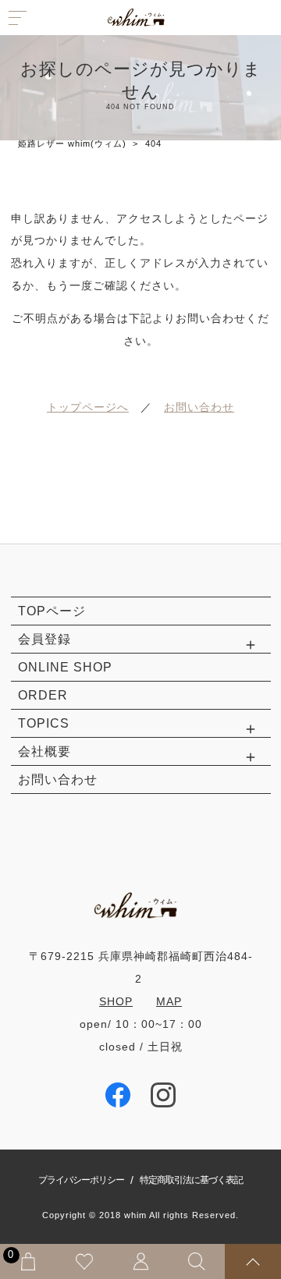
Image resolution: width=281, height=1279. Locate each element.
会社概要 (44, 751)
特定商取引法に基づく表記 (191, 1180)
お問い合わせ (199, 407)
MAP (169, 1001)
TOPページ (52, 611)
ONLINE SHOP (65, 667)
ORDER (43, 695)
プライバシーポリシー (81, 1180)
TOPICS (43, 723)
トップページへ (88, 407)
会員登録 (44, 639)
